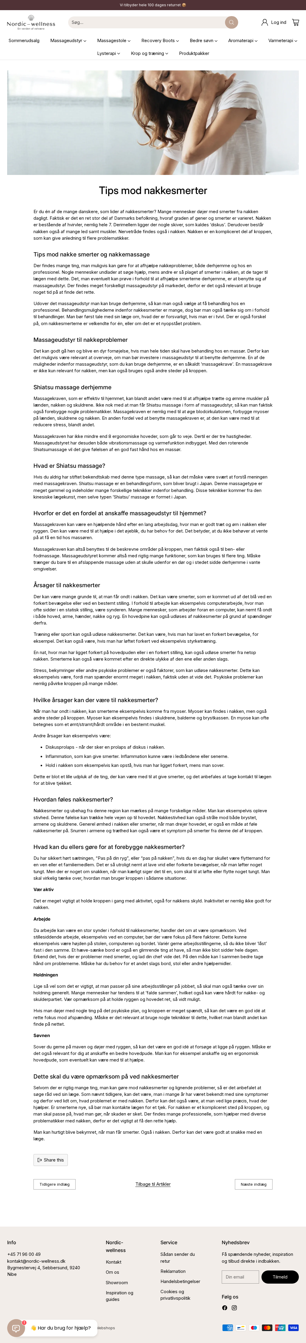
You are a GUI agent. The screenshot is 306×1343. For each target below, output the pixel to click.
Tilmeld (280, 1277)
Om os (112, 1272)
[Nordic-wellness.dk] (31, 22)
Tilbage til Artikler (153, 1184)
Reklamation (173, 1271)
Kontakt (113, 1262)
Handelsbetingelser (180, 1281)
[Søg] (231, 22)
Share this (54, 1160)
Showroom (117, 1282)
